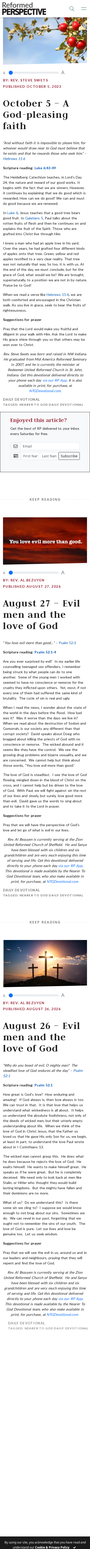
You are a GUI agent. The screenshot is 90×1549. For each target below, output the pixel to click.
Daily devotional (21, 399)
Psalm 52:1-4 (45, 652)
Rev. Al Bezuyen (27, 580)
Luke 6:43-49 (45, 168)
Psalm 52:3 (67, 643)
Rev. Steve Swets (29, 80)
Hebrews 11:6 (14, 158)
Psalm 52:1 (43, 1085)
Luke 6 (12, 213)
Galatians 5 (34, 218)
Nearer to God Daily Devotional (52, 404)
